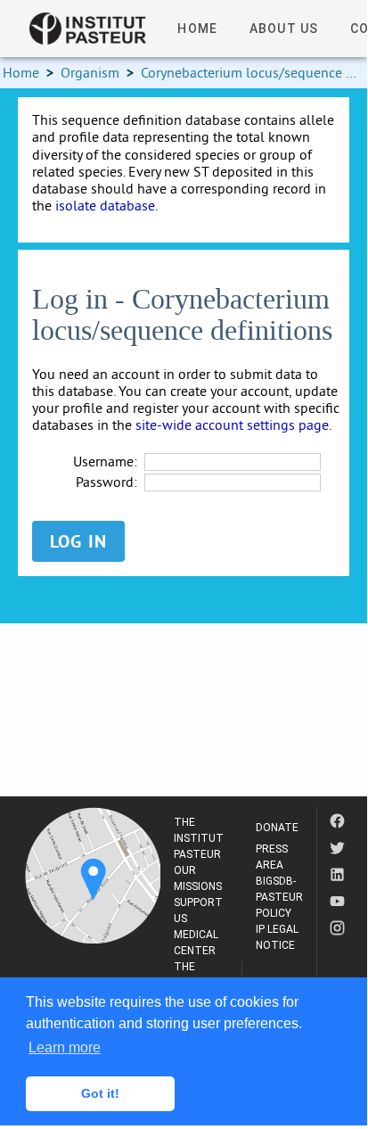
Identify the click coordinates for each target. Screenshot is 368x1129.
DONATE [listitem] (277, 827)
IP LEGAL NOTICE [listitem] (277, 937)
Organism (90, 72)
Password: (106, 482)
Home (21, 72)
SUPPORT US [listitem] (198, 910)
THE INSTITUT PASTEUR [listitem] (199, 838)
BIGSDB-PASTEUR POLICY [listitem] (279, 897)
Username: (105, 461)
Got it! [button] (100, 1093)
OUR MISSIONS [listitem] (198, 878)
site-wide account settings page (232, 424)
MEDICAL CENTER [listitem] (196, 942)
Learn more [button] (65, 1047)
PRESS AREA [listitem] (272, 857)
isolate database (105, 205)
